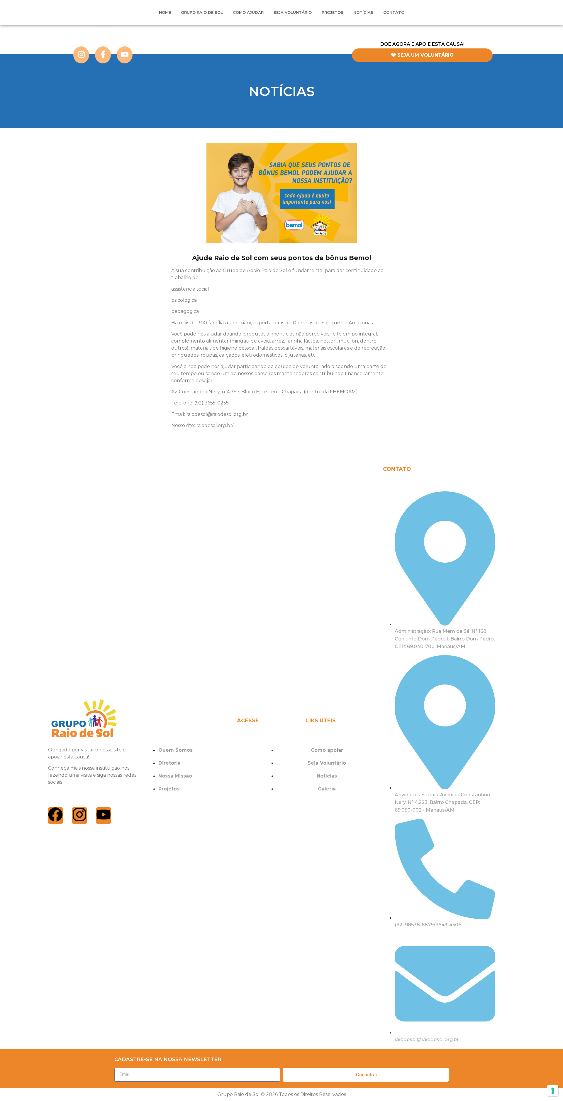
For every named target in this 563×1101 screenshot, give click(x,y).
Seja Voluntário (293, 12)
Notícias (363, 12)
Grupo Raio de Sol (202, 12)
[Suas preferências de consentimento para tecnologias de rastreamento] (552, 1090)
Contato (393, 12)
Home (165, 12)
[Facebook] (55, 815)
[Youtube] (103, 815)
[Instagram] (79, 815)
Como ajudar (248, 12)
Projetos (332, 12)
